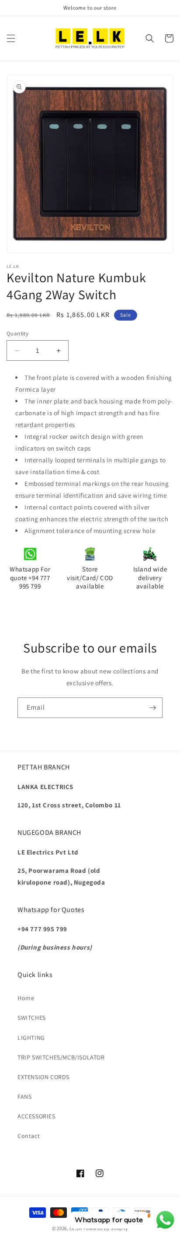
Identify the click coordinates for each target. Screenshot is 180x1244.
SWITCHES (31, 1018)
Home (25, 998)
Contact (28, 1136)
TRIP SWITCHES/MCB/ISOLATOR (61, 1057)
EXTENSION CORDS (43, 1077)
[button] (11, 38)
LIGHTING (31, 1038)
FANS (24, 1096)
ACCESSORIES (36, 1116)
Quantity (17, 333)
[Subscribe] (152, 707)
